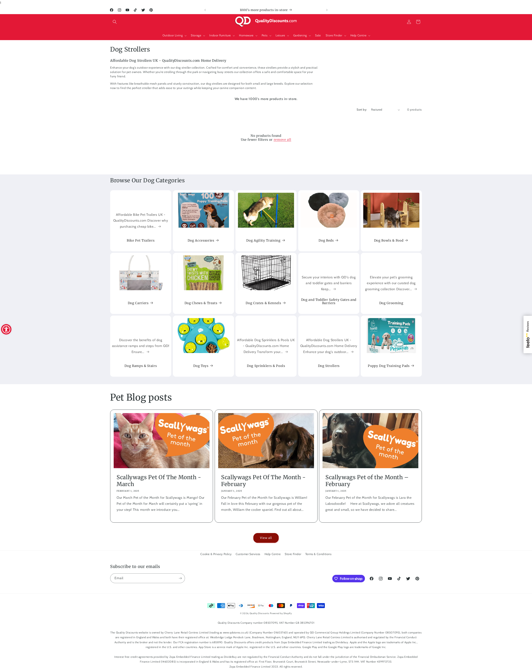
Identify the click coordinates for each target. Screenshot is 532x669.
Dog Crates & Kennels (263, 303)
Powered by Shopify (281, 613)
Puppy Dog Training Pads (389, 366)
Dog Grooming (391, 303)
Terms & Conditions (318, 554)
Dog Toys (200, 366)
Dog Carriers (138, 303)
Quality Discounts (259, 613)
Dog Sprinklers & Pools (266, 366)
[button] (114, 21)
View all (266, 538)
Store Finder (293, 554)
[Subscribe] (180, 578)
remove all (282, 140)
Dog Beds (326, 240)
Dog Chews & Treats (200, 303)
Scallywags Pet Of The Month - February (263, 481)
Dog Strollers (329, 366)
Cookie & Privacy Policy (216, 554)
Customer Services (248, 554)
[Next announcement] (326, 10)
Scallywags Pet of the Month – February (367, 481)
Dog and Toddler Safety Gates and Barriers (328, 301)
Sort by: (362, 109)
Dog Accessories (200, 240)
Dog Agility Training (263, 240)
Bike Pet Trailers (140, 240)
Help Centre (273, 554)
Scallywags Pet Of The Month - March (159, 481)
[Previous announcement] (205, 10)
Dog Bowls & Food (389, 240)
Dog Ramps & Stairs (140, 366)
